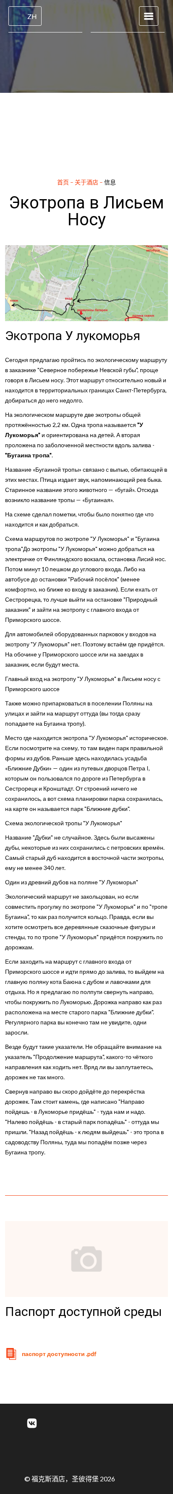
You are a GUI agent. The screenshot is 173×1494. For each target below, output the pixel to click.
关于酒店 (87, 182)
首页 (63, 182)
